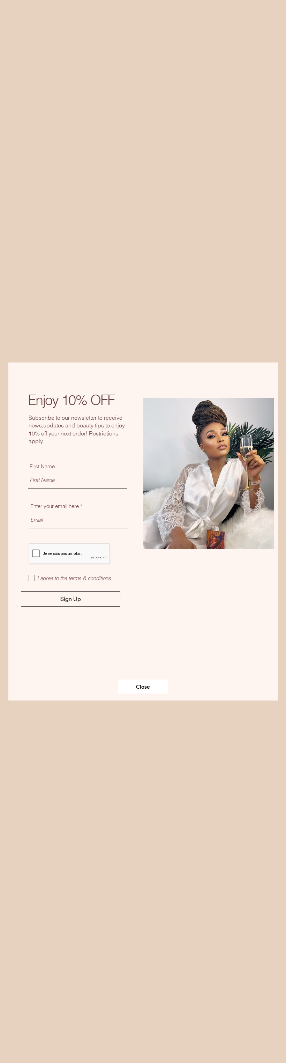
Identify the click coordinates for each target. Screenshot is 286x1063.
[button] (143, 687)
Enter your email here (54, 506)
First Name (42, 466)
